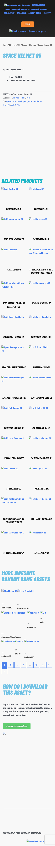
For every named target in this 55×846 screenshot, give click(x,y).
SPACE (17, 105)
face (14, 101)
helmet (39, 101)
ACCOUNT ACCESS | (35, 13)
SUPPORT (47, 13)
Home (5, 45)
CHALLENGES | (22, 13)
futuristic (19, 101)
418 (43, 665)
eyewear (9, 101)
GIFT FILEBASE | (9, 13)
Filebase (13, 45)
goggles (29, 101)
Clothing (32, 45)
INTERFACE (6, 105)
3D (19, 45)
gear (24, 101)
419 (49, 665)
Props (24, 45)
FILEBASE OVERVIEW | (12, 9)
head (35, 101)
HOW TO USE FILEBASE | (30, 9)
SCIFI (13, 105)
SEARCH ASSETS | (38, 5)
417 (36, 665)
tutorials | (44, 9)
